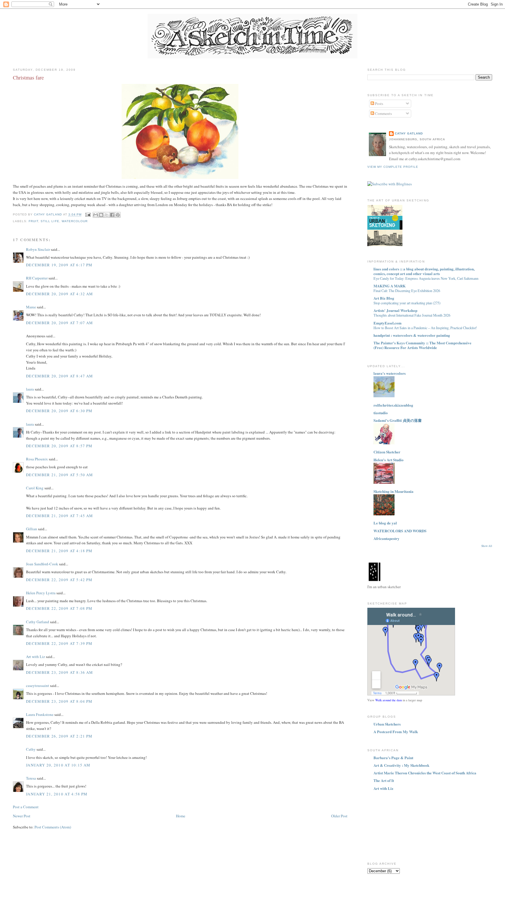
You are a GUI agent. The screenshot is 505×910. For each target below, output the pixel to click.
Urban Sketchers (387, 724)
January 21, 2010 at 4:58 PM (56, 794)
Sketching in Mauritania (393, 491)
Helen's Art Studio (388, 459)
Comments (383, 113)
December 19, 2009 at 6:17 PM (59, 264)
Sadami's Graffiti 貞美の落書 (397, 420)
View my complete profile (392, 166)
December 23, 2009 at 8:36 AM (59, 672)
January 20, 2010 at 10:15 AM (58, 765)
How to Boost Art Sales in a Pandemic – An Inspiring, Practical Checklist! (425, 327)
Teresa (31, 778)
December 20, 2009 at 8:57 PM (59, 445)
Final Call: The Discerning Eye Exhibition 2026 (406, 290)
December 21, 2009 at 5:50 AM (59, 474)
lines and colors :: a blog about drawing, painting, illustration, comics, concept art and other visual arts (424, 271)
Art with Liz (35, 656)
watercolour (75, 221)
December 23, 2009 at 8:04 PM (59, 701)
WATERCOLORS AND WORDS (399, 530)
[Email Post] (88, 214)
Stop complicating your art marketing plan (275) (406, 303)
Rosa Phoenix (37, 459)
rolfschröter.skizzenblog (393, 405)
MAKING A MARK (389, 286)
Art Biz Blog (383, 298)
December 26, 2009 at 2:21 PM (59, 736)
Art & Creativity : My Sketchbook (401, 765)
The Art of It (383, 780)
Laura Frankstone (39, 714)
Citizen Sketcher (386, 452)
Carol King (35, 488)
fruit (33, 221)
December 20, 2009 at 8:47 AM (59, 376)
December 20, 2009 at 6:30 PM (59, 410)
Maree (31, 307)
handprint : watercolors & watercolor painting (411, 335)
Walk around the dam (388, 700)
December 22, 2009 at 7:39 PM (59, 643)
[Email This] (95, 215)
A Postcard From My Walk (395, 731)
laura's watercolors (389, 373)
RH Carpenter (37, 278)
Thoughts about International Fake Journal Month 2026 (411, 315)
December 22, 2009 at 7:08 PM (59, 608)
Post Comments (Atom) (52, 827)
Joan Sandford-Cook (42, 564)
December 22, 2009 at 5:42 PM (59, 579)
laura (30, 389)
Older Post (339, 816)
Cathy (31, 749)
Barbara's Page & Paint (393, 757)
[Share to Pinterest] (118, 215)
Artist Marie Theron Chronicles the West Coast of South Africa (424, 773)
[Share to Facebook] (112, 215)
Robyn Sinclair (38, 249)
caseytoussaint (37, 685)
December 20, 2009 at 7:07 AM (59, 322)
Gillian (31, 528)
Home (180, 816)
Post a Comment (26, 806)
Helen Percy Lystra (41, 592)
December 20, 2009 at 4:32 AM (59, 293)
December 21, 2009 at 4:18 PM (59, 550)
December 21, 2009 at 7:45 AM (59, 515)
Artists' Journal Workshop (395, 310)
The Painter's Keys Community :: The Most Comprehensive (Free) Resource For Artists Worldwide (422, 345)
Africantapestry (386, 538)
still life (50, 221)
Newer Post (21, 816)
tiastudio (380, 412)
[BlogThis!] (101, 215)
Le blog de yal (385, 523)
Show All (486, 546)
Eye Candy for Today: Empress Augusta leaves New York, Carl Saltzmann (425, 278)
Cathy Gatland (37, 621)
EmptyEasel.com (387, 323)
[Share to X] (107, 215)
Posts (378, 103)
